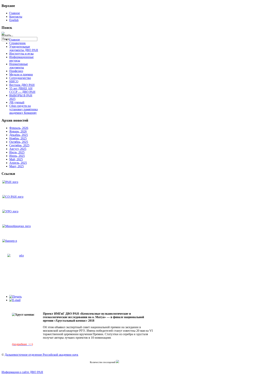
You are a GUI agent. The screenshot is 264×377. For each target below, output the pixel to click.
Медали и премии (21, 74)
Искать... (7, 35)
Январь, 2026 (18, 131)
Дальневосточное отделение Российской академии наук (41, 354)
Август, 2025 (17, 148)
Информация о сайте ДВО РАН (22, 372)
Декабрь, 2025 (18, 135)
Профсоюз (16, 71)
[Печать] (15, 296)
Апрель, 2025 (18, 162)
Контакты (15, 16)
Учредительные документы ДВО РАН (23, 48)
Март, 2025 (16, 166)
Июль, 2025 (17, 152)
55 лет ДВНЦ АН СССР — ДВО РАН (22, 90)
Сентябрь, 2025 (19, 145)
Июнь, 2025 (17, 155)
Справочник (17, 43)
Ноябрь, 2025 (18, 138)
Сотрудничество (20, 78)
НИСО (13, 81)
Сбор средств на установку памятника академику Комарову (23, 109)
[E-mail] (14, 300)
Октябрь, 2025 (18, 141)
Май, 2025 (16, 159)
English (14, 20)
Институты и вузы (21, 53)
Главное (14, 13)
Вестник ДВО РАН (22, 85)
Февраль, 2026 (18, 128)
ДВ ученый (16, 102)
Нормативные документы (18, 65)
